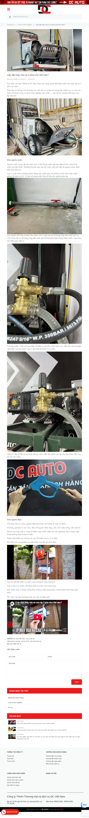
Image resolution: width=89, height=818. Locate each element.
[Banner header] (44, 2)
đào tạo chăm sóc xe (14, 644)
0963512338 (58, 801)
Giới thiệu (10, 758)
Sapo (61, 809)
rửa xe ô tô (25, 641)
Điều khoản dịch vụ (52, 764)
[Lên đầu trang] (84, 812)
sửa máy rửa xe (35, 641)
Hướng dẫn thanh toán (54, 758)
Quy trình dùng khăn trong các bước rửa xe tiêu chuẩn (35, 723)
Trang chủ (10, 756)
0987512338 (68, 801)
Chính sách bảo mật (14, 777)
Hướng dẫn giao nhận (53, 761)
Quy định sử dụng (13, 785)
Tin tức (10, 707)
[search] (10, 17)
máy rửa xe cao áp (13, 641)
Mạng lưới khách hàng (16, 698)
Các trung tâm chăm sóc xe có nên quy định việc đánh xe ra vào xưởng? (42, 730)
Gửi (77, 682)
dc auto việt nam (19, 639)
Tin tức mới (11, 761)
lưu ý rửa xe (30, 639)
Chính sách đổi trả (13, 782)
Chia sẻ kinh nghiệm (15, 702)
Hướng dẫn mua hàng (53, 756)
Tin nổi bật (15, 716)
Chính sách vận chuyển (15, 780)
